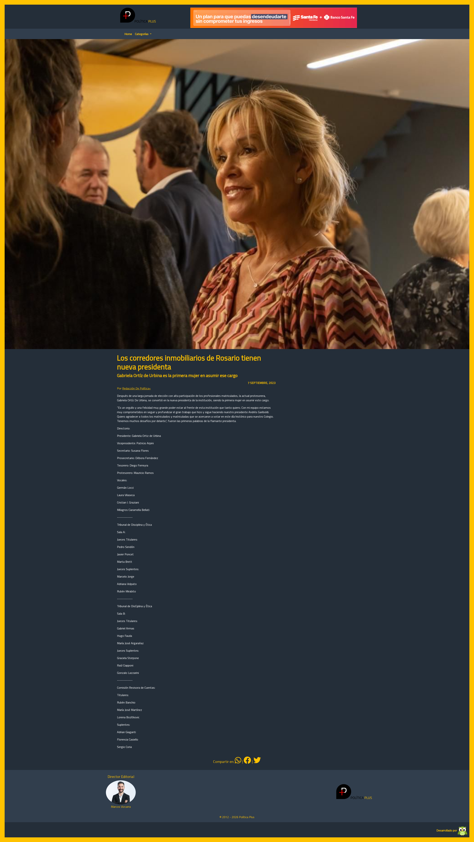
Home (128, 34)
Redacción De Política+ (136, 388)
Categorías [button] (142, 34)
